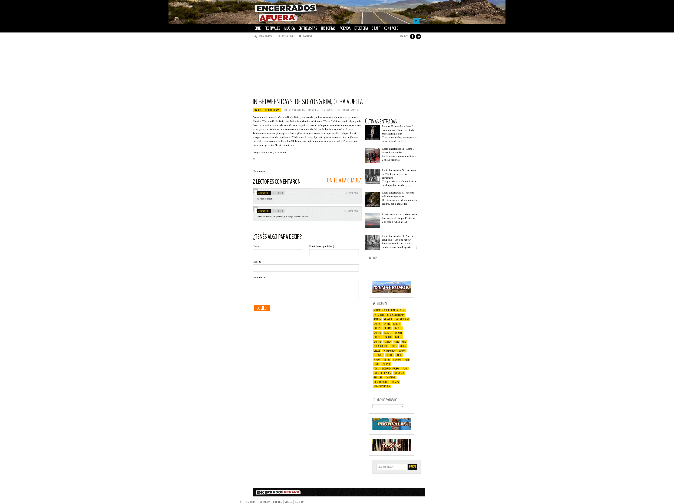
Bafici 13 (387, 333)
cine (404, 341)
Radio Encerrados (382, 373)
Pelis (407, 359)
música (377, 359)
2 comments (329, 110)
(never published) (321, 246)
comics (394, 346)
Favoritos (307, 36)
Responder (278, 193)
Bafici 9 (258, 110)
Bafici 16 (388, 337)
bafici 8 (396, 324)
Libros (399, 355)
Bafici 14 (398, 333)
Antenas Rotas (402, 319)
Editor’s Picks (288, 36)
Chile (397, 341)
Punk (405, 368)
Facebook (412, 36)
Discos (377, 350)
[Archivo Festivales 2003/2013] (391, 429)
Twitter (418, 36)
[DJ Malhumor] (391, 292)
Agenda (377, 319)
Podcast (386, 364)
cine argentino (380, 346)
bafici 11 (398, 328)
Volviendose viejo (382, 386)
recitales (378, 377)
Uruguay (395, 382)
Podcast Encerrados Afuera (386, 368)
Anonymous (263, 193)
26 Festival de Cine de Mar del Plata (389, 310)
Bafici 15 (377, 337)
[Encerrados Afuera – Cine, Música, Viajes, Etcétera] (286, 21)
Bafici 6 (377, 324)
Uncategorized (380, 382)
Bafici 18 (377, 341)
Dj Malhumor (389, 350)
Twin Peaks (390, 377)
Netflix (387, 359)
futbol (389, 355)
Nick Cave (397, 359)
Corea (403, 346)
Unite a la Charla (344, 180)
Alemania (388, 319)
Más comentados (266, 36)
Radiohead (399, 373)
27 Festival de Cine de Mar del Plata (389, 315)
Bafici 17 (398, 337)
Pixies (376, 364)
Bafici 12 (377, 333)
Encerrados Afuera (296, 110)
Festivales (378, 355)
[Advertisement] (337, 70)
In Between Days (272, 110)
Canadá (388, 341)
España (402, 350)
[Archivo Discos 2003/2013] (391, 450)
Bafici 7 (387, 324)
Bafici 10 (387, 328)
